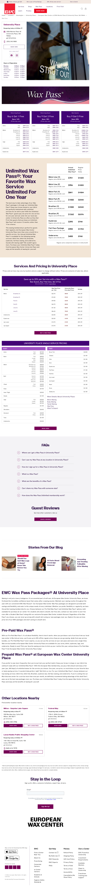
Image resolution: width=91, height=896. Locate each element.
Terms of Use (68, 869)
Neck (50, 384)
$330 (27, 137)
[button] (82, 9)
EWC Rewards (54, 859)
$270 (27, 127)
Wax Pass (50, 406)
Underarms (7, 315)
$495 (54, 127)
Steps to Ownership (82, 869)
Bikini (5, 293)
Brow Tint (52, 352)
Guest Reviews (46, 508)
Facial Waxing (52, 404)
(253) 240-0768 (56, 722)
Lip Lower (6, 322)
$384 (83, 148)
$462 (24, 133)
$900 (83, 139)
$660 (83, 137)
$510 (27, 130)
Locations (11, 15)
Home (4, 15)
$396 (27, 133)
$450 (27, 139)
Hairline (51, 373)
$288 (57, 148)
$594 (27, 132)
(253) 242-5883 (11, 41)
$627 (54, 125)
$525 (24, 139)
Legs (5, 399)
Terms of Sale (68, 866)
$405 (57, 127)
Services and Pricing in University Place (45, 266)
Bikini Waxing (52, 400)
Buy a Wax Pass (14, 51)
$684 (83, 125)
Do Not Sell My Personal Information (15, 879)
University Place (31, 15)
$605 (54, 137)
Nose (50, 388)
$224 (24, 148)
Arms (5, 352)
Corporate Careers (37, 865)
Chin (50, 359)
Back (5, 356)
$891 (57, 132)
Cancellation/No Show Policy (69, 876)
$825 (54, 139)
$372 (83, 151)
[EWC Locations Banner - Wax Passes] (45, 103)
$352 (54, 148)
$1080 (83, 142)
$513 (57, 125)
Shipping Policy (69, 856)
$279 (57, 151)
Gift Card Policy (69, 859)
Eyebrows (6, 318)
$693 (24, 132)
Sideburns (52, 391)
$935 (54, 130)
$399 (24, 125)
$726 (54, 133)
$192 (27, 148)
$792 (83, 133)
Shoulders (6, 409)
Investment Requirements (83, 859)
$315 (24, 127)
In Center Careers (37, 870)
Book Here (14, 47)
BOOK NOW (40, 11)
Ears (50, 363)
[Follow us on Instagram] (17, 55)
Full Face (51, 370)
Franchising (38, 861)
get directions (11, 38)
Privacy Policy (68, 862)
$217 (24, 151)
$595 (24, 130)
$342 (27, 125)
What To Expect (52, 408)
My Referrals (53, 856)
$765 (57, 130)
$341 (54, 151)
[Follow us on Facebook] (11, 55)
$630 (24, 142)
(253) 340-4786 (11, 722)
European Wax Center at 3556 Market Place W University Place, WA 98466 (61, 15)
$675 (57, 139)
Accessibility (68, 872)
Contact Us (53, 853)
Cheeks (51, 355)
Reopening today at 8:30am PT (13, 28)
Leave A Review (45, 519)
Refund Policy (68, 853)
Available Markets (81, 864)
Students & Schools (38, 876)
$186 (27, 151)
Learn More (52, 284)
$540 (27, 142)
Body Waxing (51, 402)
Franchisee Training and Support (82, 875)
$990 (54, 142)
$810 (57, 142)
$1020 (83, 130)
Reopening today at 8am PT (12, 711)
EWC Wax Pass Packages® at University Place (45, 593)
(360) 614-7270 (11, 748)
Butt (5, 376)
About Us (37, 858)
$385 (24, 137)
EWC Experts (53, 862)
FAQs (50, 866)
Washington (20, 15)
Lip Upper (6, 325)
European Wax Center (15, 875)
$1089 (53, 132)
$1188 (83, 132)
